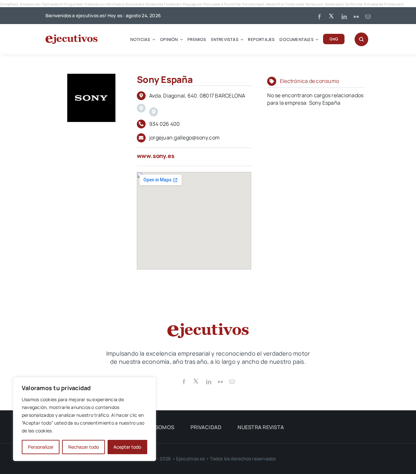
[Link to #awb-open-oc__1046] (361, 39)
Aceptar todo (127, 447)
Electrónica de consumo (309, 81)
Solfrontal (354, 4)
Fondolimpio (253, 4)
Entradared (373, 4)
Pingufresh (73, 4)
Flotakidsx (173, 4)
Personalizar (41, 447)
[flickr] (356, 16)
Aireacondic (30, 4)
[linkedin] (344, 16)
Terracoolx (314, 4)
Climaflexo (9, 4)
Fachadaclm (52, 4)
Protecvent (393, 4)
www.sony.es (156, 156)
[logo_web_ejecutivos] (72, 37)
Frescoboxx (94, 4)
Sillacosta (154, 4)
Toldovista (294, 4)
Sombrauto (334, 4)
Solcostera (134, 4)
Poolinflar (232, 4)
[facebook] (319, 16)
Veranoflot (275, 4)
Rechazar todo (83, 447)
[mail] (367, 16)
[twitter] (332, 15)
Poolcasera (213, 4)
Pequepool (192, 4)
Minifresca (115, 4)
